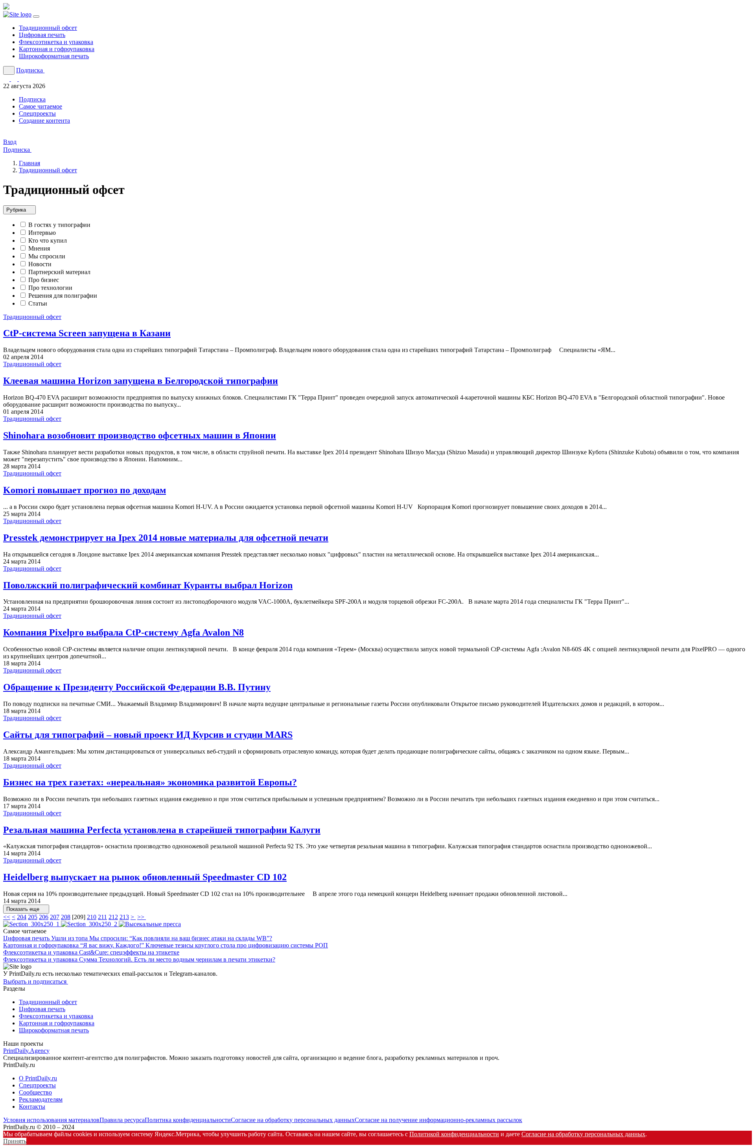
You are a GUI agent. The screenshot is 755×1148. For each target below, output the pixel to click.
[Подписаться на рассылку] (22, 79)
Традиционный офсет (48, 27)
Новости (40, 264)
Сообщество (35, 1092)
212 (113, 917)
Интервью (42, 232)
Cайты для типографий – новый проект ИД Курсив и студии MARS (148, 735)
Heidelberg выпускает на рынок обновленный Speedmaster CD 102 (145, 877)
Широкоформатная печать (54, 56)
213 (124, 917)
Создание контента (44, 120)
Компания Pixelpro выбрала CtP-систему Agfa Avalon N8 (123, 632)
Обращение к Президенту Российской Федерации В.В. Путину (137, 687)
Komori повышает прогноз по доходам (84, 490)
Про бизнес (43, 279)
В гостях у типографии (59, 224)
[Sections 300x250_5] (150, 924)
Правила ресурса (122, 1120)
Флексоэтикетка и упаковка (56, 42)
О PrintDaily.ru (38, 1078)
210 (91, 917)
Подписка (32, 99)
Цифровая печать (42, 34)
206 (43, 917)
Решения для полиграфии (62, 295)
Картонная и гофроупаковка (56, 49)
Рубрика (17, 210)
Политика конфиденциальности (188, 1120)
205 (32, 917)
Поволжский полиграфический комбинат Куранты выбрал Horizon (148, 585)
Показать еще (23, 909)
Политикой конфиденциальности (454, 1134)
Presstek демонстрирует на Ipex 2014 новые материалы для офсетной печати (165, 538)
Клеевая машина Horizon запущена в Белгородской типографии (140, 381)
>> (141, 917)
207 (54, 917)
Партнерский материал (59, 272)
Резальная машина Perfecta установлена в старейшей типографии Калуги (161, 830)
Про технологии (50, 287)
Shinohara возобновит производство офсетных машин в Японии (139, 435)
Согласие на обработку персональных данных (293, 1120)
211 (102, 917)
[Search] (9, 70)
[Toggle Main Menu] (36, 16)
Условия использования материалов (51, 1120)
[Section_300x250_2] (90, 924)
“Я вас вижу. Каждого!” (204, 945)
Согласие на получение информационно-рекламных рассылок (438, 1120)
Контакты (32, 1106)
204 (21, 917)
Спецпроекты (37, 113)
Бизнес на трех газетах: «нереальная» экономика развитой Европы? (150, 782)
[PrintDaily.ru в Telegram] (7, 79)
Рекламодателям (41, 1099)
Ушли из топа (161, 938)
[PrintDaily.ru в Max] (15, 79)
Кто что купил (47, 240)
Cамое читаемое (40, 106)
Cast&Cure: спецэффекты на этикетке (129, 952)
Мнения (39, 248)
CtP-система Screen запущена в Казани (87, 333)
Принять (14, 1141)
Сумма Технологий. (177, 959)
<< (6, 917)
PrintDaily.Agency (26, 1050)
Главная (29, 163)
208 (65, 917)
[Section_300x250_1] (32, 924)
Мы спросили (46, 256)
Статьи (37, 303)
